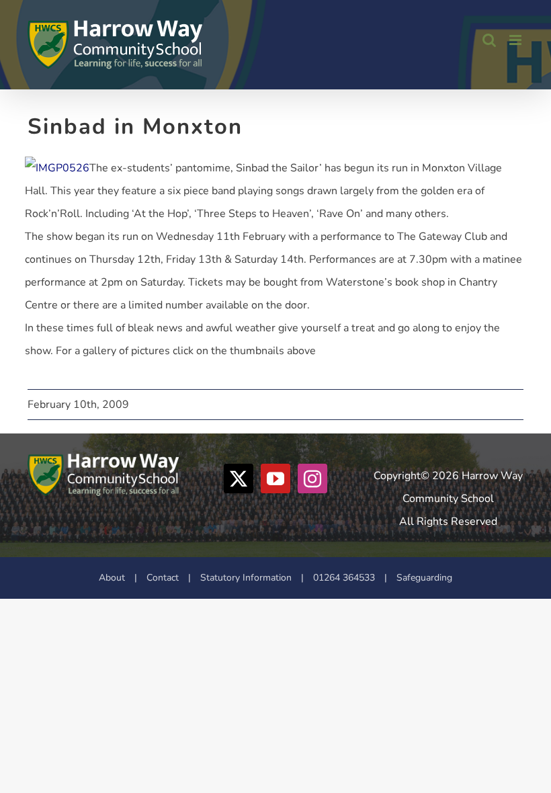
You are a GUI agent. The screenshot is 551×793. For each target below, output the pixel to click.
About (112, 577)
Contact (162, 577)
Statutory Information (246, 577)
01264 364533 (344, 577)
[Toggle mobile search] (489, 40)
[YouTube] (275, 478)
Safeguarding (424, 577)
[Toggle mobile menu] (516, 40)
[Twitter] (238, 478)
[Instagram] (312, 478)
